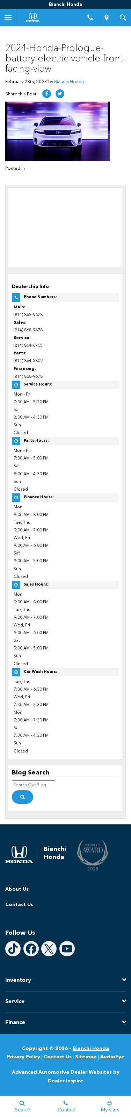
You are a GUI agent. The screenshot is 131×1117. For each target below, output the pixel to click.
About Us (17, 889)
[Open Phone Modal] (90, 17)
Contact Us (19, 904)
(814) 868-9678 (28, 315)
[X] (49, 948)
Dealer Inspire (65, 1081)
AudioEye (112, 1056)
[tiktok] (13, 948)
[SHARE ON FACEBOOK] (46, 93)
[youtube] (67, 948)
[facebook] (31, 948)
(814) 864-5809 (28, 361)
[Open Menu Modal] (8, 17)
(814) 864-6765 (28, 346)
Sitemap (86, 1056)
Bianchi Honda (69, 82)
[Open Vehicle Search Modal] (123, 17)
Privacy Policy (23, 1056)
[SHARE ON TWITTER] (60, 93)
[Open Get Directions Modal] (106, 17)
